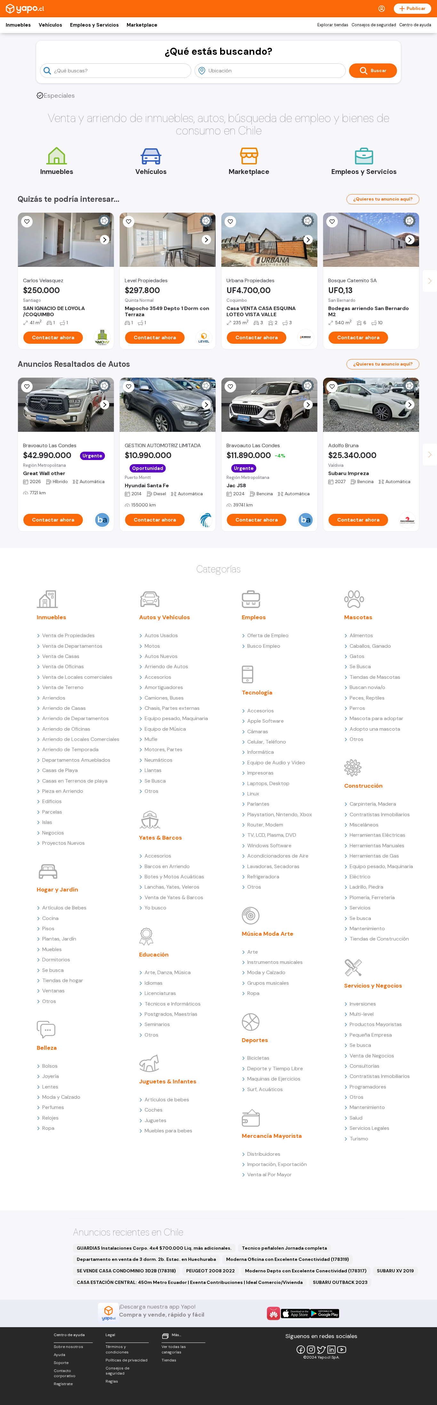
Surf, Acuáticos (265, 1089)
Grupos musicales (268, 983)
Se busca (53, 970)
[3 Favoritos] (27, 221)
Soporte (61, 1362)
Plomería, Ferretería (372, 897)
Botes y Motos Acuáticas (174, 876)
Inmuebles (18, 25)
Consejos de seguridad (374, 25)
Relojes (50, 1117)
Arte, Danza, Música (168, 972)
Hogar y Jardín (57, 889)
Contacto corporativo (64, 1373)
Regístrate (63, 1383)
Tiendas (169, 1360)
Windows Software (269, 845)
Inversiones (363, 1003)
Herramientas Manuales (377, 845)
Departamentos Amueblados (76, 760)
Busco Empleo (263, 646)
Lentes (50, 1086)
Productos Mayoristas (376, 1024)
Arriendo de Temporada (70, 749)
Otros (49, 1001)
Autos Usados (161, 635)
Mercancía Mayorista (272, 1136)
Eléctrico (360, 876)
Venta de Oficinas (63, 666)
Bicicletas (258, 1058)
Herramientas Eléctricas (377, 835)
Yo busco (155, 907)
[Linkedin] (331, 1349)
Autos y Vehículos (164, 617)
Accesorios (158, 677)
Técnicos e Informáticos (173, 1003)
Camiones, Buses (164, 697)
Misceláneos (364, 824)
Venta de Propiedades (68, 635)
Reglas (112, 1381)
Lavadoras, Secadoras (273, 866)
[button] (104, 239)
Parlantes (258, 804)
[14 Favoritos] (332, 221)
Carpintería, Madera (373, 804)
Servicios (360, 907)
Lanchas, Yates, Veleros (172, 886)
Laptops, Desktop (268, 783)
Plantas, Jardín (59, 938)
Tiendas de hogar (62, 980)
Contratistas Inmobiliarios (380, 814)
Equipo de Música (165, 729)
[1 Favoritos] (332, 386)
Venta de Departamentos (72, 646)
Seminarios (157, 1024)
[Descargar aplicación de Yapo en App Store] (295, 1313)
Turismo (359, 1138)
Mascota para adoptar (376, 718)
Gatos (357, 656)
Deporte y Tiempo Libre (275, 1068)
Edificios (52, 801)
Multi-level (362, 1014)
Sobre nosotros (68, 1346)
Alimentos (361, 635)
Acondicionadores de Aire (277, 855)
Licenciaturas (160, 993)
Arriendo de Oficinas (66, 729)
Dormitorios (56, 959)
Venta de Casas (60, 656)
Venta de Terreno (62, 687)
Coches (154, 1109)
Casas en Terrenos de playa (74, 780)
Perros (357, 708)
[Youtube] (342, 1349)
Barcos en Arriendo (167, 866)
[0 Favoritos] (230, 221)
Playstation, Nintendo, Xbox (279, 814)
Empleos (254, 617)
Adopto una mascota (375, 729)
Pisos (48, 928)
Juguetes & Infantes (167, 1081)
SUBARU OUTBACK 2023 (340, 1282)
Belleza (47, 1048)
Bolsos (50, 1066)
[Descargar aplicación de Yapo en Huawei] (273, 1313)
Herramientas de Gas (374, 855)
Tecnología (257, 692)
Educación (154, 954)
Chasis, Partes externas (172, 708)
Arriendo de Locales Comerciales (80, 739)
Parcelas (52, 812)
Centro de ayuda (415, 25)
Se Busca (155, 780)
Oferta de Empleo (268, 635)
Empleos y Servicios (94, 25)
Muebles (52, 949)
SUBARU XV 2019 (395, 1271)
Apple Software (265, 721)
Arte (252, 952)
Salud (356, 1117)
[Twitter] (321, 1349)
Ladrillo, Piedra (366, 886)
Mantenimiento (367, 928)
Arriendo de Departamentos (75, 718)
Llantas (153, 770)
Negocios (53, 832)
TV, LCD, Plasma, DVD (271, 835)
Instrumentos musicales (275, 962)
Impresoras (260, 772)
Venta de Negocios (372, 1055)
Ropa (48, 1128)
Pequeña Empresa (371, 1034)
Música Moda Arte (267, 934)
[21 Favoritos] (128, 221)
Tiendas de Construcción (379, 938)
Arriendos (53, 697)
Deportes (255, 1040)
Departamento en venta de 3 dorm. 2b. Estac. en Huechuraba (146, 1259)
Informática (260, 752)
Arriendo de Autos (166, 666)
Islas (47, 822)
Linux (253, 793)
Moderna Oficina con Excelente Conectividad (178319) (287, 1259)
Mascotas (358, 617)
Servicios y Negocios (373, 986)
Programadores (368, 1086)
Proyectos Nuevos (63, 843)
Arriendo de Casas (64, 708)
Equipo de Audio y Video (276, 762)
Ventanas (53, 990)
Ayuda (59, 1354)
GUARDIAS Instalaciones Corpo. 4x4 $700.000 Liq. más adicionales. (154, 1248)
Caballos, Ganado (370, 646)
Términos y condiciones (117, 1349)
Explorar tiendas (332, 25)
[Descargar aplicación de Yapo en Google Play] (324, 1313)
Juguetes (155, 1120)
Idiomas (154, 983)
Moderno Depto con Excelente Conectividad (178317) (306, 1271)
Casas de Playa (60, 770)
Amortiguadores (164, 687)
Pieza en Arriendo (62, 791)
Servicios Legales (369, 1128)
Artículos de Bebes (64, 907)
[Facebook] (301, 1349)
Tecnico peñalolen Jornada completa (284, 1248)
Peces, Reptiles (367, 697)
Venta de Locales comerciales (77, 677)
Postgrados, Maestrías (171, 1014)
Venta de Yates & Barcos (174, 897)
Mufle (151, 739)
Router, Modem (265, 824)
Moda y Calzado (61, 1097)
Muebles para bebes (168, 1130)
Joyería (50, 1076)
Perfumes (53, 1107)
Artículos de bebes (167, 1099)
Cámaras (257, 731)
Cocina (50, 918)
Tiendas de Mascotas (375, 677)
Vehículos (50, 25)
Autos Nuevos (161, 656)
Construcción (363, 786)
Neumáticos (158, 760)
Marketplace (142, 25)
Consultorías (364, 1066)
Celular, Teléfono (266, 741)
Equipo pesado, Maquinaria (176, 718)
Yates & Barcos (160, 838)
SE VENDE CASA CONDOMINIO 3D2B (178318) (126, 1271)
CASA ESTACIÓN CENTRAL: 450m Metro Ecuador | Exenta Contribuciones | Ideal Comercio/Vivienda (190, 1282)
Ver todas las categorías (174, 1349)
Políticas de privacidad (126, 1360)
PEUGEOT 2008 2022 (210, 1271)
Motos (152, 646)
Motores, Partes (163, 749)
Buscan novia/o (367, 687)
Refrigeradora (263, 876)
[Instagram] (311, 1349)
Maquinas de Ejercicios (273, 1078)
